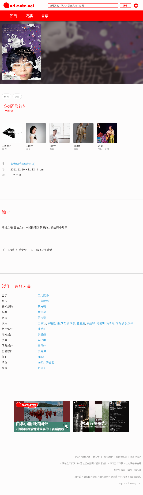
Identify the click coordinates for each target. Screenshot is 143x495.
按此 (139, 470)
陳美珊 (42, 329)
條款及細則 (135, 456)
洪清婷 (110, 323)
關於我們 (97, 456)
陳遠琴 (90, 323)
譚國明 (50, 362)
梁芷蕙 (42, 340)
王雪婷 (42, 345)
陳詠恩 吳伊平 (124, 323)
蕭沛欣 (61, 323)
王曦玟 (29, 145)
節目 (13, 15)
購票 (29, 15)
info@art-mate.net (127, 476)
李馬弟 (42, 351)
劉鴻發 (71, 323)
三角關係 (7, 111)
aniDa (100, 145)
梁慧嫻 (42, 334)
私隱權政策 (121, 456)
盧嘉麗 (81, 323)
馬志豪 (42, 306)
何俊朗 (77, 145)
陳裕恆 (53, 145)
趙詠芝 (42, 368)
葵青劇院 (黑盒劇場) (22, 164)
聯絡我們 (108, 456)
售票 (44, 15)
